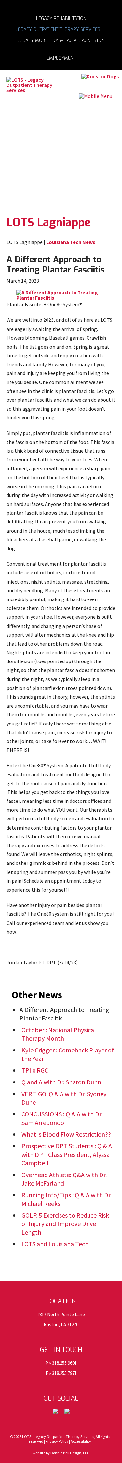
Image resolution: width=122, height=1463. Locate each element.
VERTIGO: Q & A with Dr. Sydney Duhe (63, 1098)
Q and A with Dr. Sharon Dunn (61, 1082)
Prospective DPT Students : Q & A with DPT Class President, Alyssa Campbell (66, 1154)
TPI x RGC (34, 1070)
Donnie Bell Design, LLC (69, 1452)
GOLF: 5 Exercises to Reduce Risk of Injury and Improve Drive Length (65, 1223)
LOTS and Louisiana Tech (54, 1244)
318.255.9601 (64, 1363)
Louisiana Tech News (70, 242)
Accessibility (81, 1441)
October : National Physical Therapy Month (58, 1034)
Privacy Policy (57, 1441)
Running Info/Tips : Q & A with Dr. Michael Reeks (66, 1199)
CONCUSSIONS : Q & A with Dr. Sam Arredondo (61, 1118)
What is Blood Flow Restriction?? (66, 1134)
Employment (61, 58)
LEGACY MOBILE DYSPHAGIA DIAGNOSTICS (61, 40)
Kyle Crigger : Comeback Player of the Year (67, 1054)
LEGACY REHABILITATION (61, 18)
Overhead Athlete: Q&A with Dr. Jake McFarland (64, 1179)
